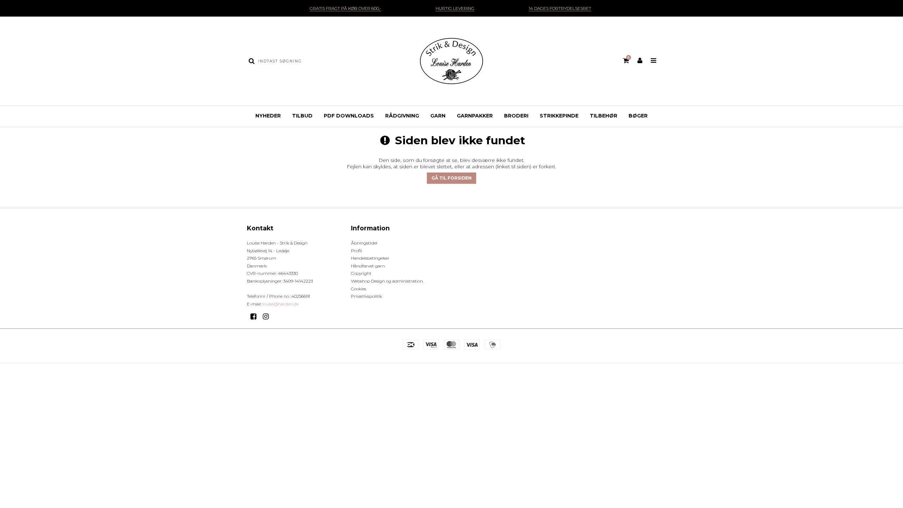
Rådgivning (402, 116)
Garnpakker (475, 116)
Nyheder (268, 116)
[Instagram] (268, 316)
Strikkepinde (559, 116)
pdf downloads (349, 116)
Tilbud (302, 116)
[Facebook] (255, 316)
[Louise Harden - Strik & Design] (451, 61)
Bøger (638, 116)
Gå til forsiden (451, 178)
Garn (438, 116)
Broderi (516, 116)
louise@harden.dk (280, 304)
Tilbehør (603, 116)
